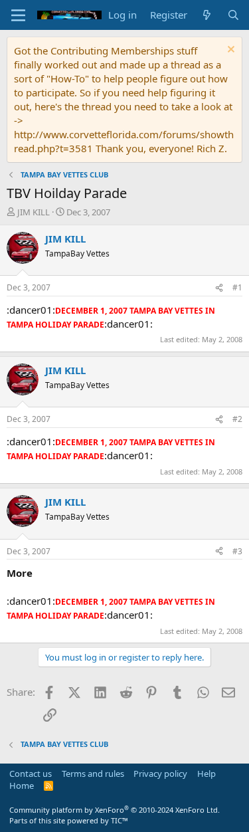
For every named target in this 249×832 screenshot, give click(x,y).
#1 (237, 287)
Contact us (30, 774)
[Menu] (18, 15)
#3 (237, 551)
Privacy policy (160, 774)
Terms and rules (93, 774)
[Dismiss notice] (229, 51)
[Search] (233, 15)
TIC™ (119, 820)
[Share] (219, 288)
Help (206, 774)
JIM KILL (33, 212)
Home (21, 785)
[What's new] (207, 15)
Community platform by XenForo (114, 810)
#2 (237, 419)
